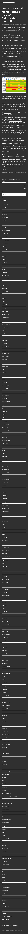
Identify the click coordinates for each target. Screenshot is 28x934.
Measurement (5, 868)
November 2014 (5, 395)
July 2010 (4, 563)
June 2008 (4, 644)
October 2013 (5, 437)
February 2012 (5, 502)
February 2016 (5, 346)
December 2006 (6, 702)
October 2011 (5, 514)
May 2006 (4, 725)
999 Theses (4, 758)
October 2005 (5, 747)
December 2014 (5, 392)
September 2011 (5, 518)
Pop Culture (5, 871)
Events (3, 832)
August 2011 (5, 521)
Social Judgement (6, 887)
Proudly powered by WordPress (8, 930)
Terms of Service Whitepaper (16, 137)
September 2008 (6, 634)
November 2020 (6, 253)
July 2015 (4, 369)
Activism (4, 761)
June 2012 (4, 489)
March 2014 (4, 421)
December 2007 (6, 663)
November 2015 (5, 356)
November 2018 (5, 279)
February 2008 (5, 657)
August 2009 (5, 598)
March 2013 (4, 460)
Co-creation (4, 787)
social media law (22, 172)
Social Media (23, 24)
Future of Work (5, 838)
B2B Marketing (5, 774)
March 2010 (4, 576)
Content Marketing (6, 793)
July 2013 (4, 447)
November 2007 (6, 666)
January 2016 (5, 350)
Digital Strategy (5, 822)
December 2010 (5, 547)
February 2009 (5, 618)
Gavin (3, 170)
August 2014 (5, 405)
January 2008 (5, 660)
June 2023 (4, 224)
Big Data (4, 777)
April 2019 (4, 272)
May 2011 (4, 531)
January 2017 (5, 311)
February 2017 (5, 308)
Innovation (4, 851)
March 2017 (4, 304)
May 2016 (4, 337)
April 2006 (4, 728)
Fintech (3, 835)
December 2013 (5, 430)
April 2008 (4, 650)
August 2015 (5, 366)
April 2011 (4, 534)
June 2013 (4, 450)
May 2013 (4, 453)
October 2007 (5, 670)
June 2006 (4, 721)
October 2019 (5, 266)
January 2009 (5, 621)
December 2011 (5, 508)
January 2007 (5, 699)
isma (18, 172)
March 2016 (4, 343)
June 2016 (4, 333)
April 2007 (4, 689)
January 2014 (5, 427)
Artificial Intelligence (7, 771)
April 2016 (4, 340)
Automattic (4, 931)
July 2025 (4, 207)
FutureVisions (5, 842)
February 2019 (5, 275)
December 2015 (5, 353)
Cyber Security (5, 806)
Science (3, 877)
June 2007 (4, 683)
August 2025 (5, 204)
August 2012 (5, 482)
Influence (4, 845)
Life (2, 855)
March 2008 (5, 653)
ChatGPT (4, 784)
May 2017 (4, 301)
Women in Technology (7, 916)
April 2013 (4, 456)
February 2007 (5, 695)
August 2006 (5, 715)
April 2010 (4, 573)
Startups (4, 897)
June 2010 (4, 566)
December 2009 (6, 586)
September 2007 (6, 673)
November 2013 (5, 434)
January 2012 (5, 505)
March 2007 (5, 692)
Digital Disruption (6, 24)
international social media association (9, 172)
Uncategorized (5, 906)
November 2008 (6, 628)
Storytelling (4, 900)
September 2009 (6, 595)
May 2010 (4, 569)
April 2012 (4, 495)
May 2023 (4, 227)
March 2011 (4, 537)
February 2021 (5, 249)
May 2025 (4, 211)
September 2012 (6, 479)
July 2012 (4, 485)
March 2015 (4, 382)
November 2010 (5, 550)
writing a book (7, 112)
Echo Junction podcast (12, 130)
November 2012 (5, 472)
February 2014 (5, 424)
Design (3, 816)
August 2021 (5, 243)
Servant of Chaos (8, 3)
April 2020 (4, 262)
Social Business (15, 24)
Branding (4, 780)
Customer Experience (7, 803)
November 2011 (5, 511)
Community (4, 790)
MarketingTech (5, 864)
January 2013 (5, 466)
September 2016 (6, 324)
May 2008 (4, 647)
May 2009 (4, 608)
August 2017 (5, 291)
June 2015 (4, 372)
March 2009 (5, 615)
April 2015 (4, 379)
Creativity (4, 800)
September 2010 (6, 556)
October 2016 (5, 321)
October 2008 (5, 631)
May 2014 (4, 414)
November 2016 (5, 317)
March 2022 (4, 236)
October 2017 (5, 288)
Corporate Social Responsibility (9, 796)
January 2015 (5, 388)
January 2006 (5, 737)
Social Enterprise (6, 884)
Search (3, 880)
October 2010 (5, 553)
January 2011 (5, 544)
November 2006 (6, 705)
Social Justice (5, 890)
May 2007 (4, 686)
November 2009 (6, 589)
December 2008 (6, 624)
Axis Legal (17, 98)
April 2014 (4, 417)
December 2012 (5, 469)
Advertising (4, 764)
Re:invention (5, 874)
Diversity (4, 829)
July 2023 (4, 220)
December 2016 (5, 314)
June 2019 (4, 269)
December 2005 (6, 741)
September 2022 (6, 230)
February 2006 (5, 734)
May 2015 (4, 375)
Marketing (4, 861)
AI (2, 767)
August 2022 (5, 233)
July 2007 (4, 679)
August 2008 (5, 637)
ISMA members (18, 166)
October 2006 (5, 708)
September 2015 (6, 363)
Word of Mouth (5, 919)
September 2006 (6, 712)
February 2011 (5, 540)
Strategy (4, 903)
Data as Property (6, 809)
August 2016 (5, 327)
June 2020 (4, 259)
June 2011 (4, 527)
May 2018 (4, 285)
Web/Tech (4, 913)
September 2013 (6, 440)
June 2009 (4, 605)
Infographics (5, 848)
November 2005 (6, 744)
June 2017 (4, 298)
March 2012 (4, 498)
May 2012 (4, 492)
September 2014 (6, 401)
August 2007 (5, 676)
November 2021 (5, 240)
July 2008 (4, 640)
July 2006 (4, 718)
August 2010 (5, 560)
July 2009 (4, 602)
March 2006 (5, 731)
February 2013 (5, 463)
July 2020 (4, 256)
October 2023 (5, 217)
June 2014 (4, 411)
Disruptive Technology (7, 826)
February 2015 (5, 385)
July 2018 (4, 282)
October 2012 (5, 476)
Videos (3, 910)
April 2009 (4, 611)
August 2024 (5, 214)
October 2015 (5, 359)
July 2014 (4, 408)
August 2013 (5, 443)
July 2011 (4, 524)
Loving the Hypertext (7, 858)
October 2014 (5, 398)
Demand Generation (6, 813)
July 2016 (4, 330)
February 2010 (5, 579)
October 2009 (5, 592)
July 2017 (4, 295)
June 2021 (4, 246)
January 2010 (5, 582)
